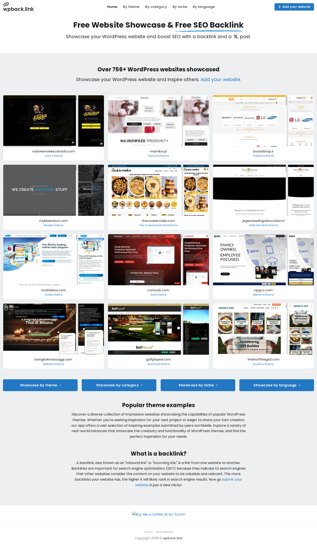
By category (156, 6)
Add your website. (221, 79)
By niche (180, 6)
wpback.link (18, 9)
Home (112, 6)
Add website (164, 532)
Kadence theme (263, 364)
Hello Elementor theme (263, 225)
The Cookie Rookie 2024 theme (158, 225)
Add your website (296, 7)
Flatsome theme (158, 156)
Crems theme (53, 156)
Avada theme (53, 294)
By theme (131, 6)
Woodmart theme (158, 364)
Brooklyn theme (53, 225)
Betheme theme (263, 294)
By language (204, 6)
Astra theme (158, 294)
